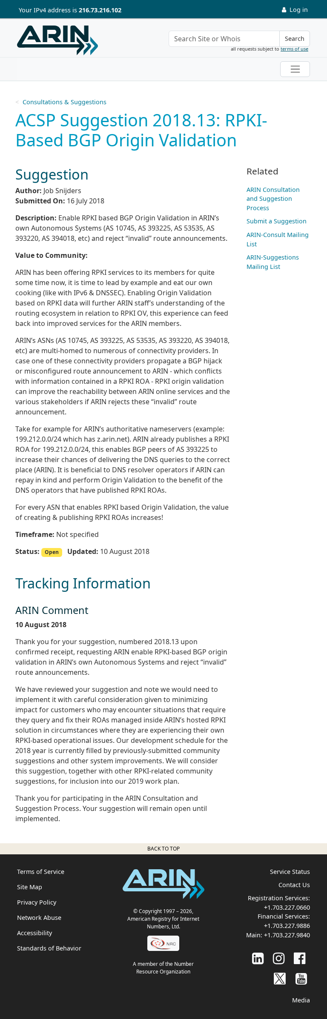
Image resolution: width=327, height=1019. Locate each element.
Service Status (290, 872)
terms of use (294, 49)
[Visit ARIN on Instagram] (278, 958)
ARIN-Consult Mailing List (278, 239)
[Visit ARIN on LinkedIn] (258, 958)
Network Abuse (39, 917)
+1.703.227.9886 (287, 926)
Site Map (29, 887)
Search (294, 38)
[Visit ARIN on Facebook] (299, 958)
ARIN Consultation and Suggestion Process (273, 199)
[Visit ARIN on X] (280, 978)
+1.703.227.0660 (287, 907)
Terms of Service (40, 872)
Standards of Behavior (49, 948)
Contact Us (294, 885)
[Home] (57, 40)
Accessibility (34, 933)
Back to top (163, 848)
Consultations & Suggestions (64, 102)
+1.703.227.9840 (287, 935)
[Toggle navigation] (295, 69)
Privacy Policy (36, 902)
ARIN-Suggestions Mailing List (273, 262)
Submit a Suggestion (277, 221)
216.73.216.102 (100, 10)
